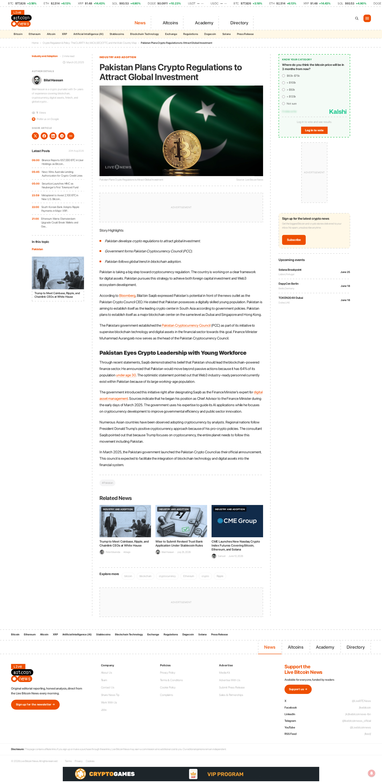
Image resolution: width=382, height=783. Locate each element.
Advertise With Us (229, 680)
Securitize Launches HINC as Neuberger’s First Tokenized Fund (60, 185)
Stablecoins (117, 34)
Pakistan (37, 249)
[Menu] (367, 18)
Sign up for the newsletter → (35, 704)
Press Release (245, 34)
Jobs (104, 709)
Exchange (171, 34)
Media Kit (224, 672)
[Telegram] (61, 135)
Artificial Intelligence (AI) (88, 34)
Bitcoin (18, 34)
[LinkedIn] (53, 135)
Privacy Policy (167, 672)
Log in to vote (314, 130)
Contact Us (107, 687)
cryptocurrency (167, 576)
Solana (226, 34)
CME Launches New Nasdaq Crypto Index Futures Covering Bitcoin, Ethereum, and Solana (236, 545)
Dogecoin (210, 34)
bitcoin (128, 576)
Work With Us (109, 702)
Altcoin (51, 34)
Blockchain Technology (144, 34)
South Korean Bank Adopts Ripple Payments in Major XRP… (60, 209)
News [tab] (140, 22)
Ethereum (34, 34)
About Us (106, 672)
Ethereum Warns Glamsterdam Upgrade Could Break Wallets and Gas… (59, 222)
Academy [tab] (204, 22)
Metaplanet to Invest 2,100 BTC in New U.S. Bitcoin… (60, 197)
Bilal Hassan (53, 80)
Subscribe (294, 240)
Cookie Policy (168, 687)
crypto (205, 576)
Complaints (166, 695)
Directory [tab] (239, 22)
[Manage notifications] (371, 773)
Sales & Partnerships (231, 695)
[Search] (356, 18)
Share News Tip (110, 695)
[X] (35, 135)
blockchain (145, 576)
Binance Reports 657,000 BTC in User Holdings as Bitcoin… (63, 162)
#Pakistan (107, 482)
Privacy (79, 761)
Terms (68, 761)
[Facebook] (44, 135)
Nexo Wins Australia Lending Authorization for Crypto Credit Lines (62, 173)
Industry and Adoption (45, 56)
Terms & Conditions (171, 680)
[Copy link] (70, 135)
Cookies (90, 761)
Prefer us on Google (46, 119)
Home (35, 42)
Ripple (220, 576)
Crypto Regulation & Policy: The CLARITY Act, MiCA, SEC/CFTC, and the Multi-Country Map (90, 42)
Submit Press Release (231, 687)
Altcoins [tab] (170, 22)
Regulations (190, 34)
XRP (64, 34)
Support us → (298, 689)
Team (104, 680)
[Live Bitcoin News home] (22, 18)
